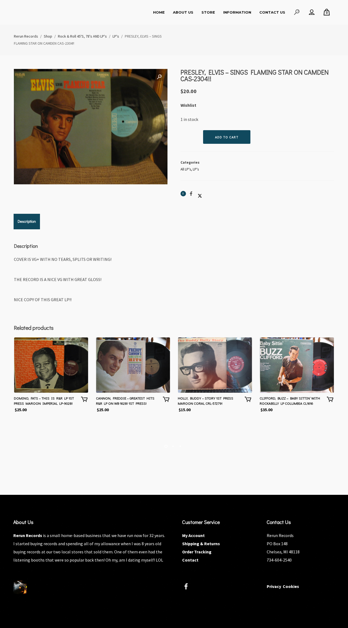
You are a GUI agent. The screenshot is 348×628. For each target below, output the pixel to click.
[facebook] (189, 587)
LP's (196, 169)
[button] (159, 77)
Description (27, 221)
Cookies (291, 586)
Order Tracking (197, 551)
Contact (190, 560)
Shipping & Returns (201, 543)
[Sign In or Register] (311, 12)
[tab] (27, 221)
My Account (193, 535)
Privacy (274, 586)
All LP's (186, 169)
